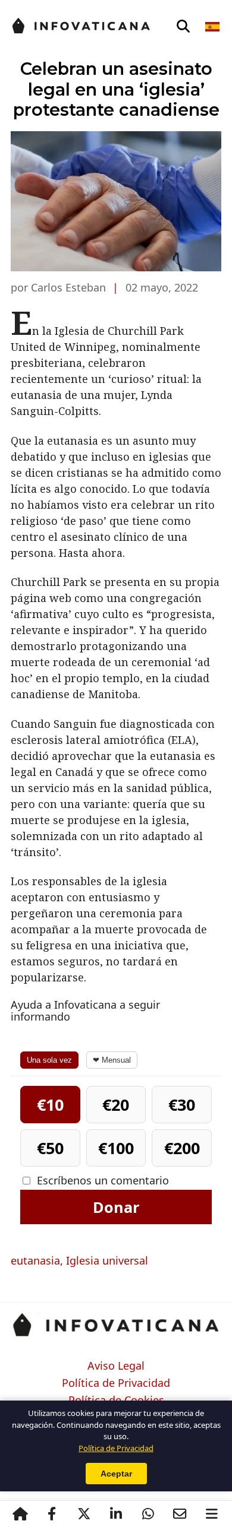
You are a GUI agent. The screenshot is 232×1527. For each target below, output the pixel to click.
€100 (116, 1148)
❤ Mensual (112, 1060)
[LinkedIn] (116, 1513)
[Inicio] (20, 1513)
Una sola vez (49, 1060)
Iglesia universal (107, 1260)
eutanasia (35, 1260)
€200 (182, 1148)
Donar (116, 1207)
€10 (50, 1105)
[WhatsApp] (148, 1513)
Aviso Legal (116, 1366)
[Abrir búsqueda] (183, 26)
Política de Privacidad (116, 1383)
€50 (50, 1148)
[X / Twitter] (84, 1513)
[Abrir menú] (212, 1513)
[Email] (180, 1513)
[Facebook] (52, 1513)
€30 (181, 1105)
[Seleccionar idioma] (213, 26)
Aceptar (116, 1473)
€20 (115, 1105)
